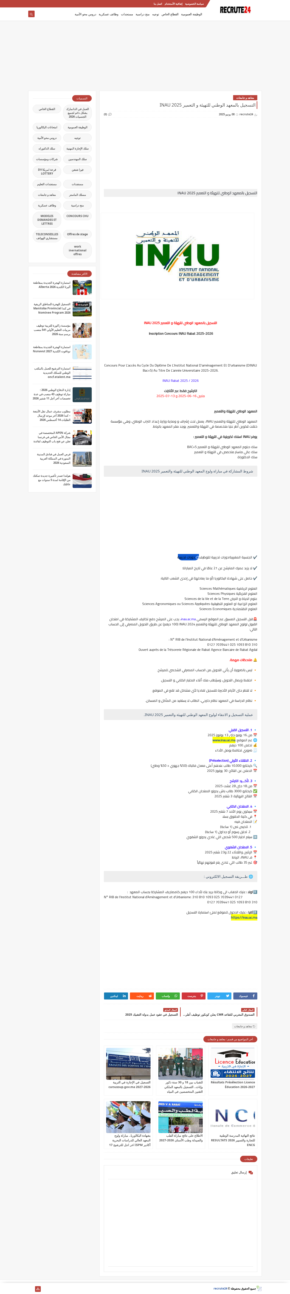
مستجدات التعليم (47, 184)
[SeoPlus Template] (259, 1288)
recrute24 (220, 1288)
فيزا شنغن (77, 170)
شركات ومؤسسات (47, 159)
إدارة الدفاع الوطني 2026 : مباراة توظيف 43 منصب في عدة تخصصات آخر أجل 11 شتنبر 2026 (51, 394)
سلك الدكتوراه (47, 148)
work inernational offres (77, 250)
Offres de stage (77, 234)
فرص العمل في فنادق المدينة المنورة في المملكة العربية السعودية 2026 (53, 458)
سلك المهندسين (77, 159)
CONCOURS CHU (77, 216)
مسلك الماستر (77, 195)
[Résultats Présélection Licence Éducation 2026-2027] (233, 1064)
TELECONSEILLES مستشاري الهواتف (47, 236)
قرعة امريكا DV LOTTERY (47, 171)
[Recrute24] (31, 4)
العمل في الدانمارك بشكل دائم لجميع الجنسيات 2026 (77, 112)
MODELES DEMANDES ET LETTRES (47, 220)
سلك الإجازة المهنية (77, 148)
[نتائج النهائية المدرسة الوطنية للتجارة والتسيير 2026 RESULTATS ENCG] (233, 1117)
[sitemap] (38, 1289)
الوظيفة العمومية (191, 14)
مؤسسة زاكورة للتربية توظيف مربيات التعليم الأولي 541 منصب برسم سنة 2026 (52, 330)
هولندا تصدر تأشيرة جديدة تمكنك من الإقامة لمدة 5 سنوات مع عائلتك (51, 480)
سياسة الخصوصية (194, 4)
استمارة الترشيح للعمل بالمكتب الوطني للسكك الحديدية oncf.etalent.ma (52, 372)
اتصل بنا (158, 4)
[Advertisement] (145, 57)
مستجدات (127, 14)
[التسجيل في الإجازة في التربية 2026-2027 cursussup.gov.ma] (128, 1064)
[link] (188, 557)
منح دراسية (143, 14)
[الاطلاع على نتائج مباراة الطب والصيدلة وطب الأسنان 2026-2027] (180, 1117)
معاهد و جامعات (245, 98)
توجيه (155, 14)
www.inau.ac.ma (224, 740)
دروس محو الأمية (85, 14)
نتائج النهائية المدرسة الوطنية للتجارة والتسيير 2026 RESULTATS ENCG (233, 1140)
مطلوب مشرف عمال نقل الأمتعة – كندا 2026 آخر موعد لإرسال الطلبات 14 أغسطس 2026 (51, 415)
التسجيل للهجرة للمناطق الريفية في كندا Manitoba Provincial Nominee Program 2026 (51, 308)
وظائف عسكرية (108, 14)
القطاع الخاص (170, 14)
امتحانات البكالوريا (47, 127)
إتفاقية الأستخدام (173, 4)
